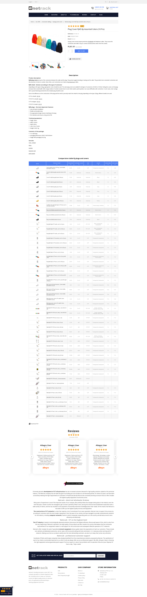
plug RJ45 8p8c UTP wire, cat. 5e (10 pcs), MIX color (56, 257)
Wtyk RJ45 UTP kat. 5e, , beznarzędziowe (55, 383)
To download (74, 14)
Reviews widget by (4, 593)
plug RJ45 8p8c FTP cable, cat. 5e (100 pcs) (56, 228)
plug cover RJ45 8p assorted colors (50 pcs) (56, 214)
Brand (69, 39)
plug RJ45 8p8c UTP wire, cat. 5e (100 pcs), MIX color (56, 266)
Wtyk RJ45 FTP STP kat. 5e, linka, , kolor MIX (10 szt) (56, 308)
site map (80, 585)
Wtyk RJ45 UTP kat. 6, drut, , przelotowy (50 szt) (57, 411)
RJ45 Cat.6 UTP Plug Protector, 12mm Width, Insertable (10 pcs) (56, 285)
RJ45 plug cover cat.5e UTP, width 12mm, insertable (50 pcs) (55, 304)
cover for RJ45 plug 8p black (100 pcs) (55, 177)
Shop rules (80, 580)
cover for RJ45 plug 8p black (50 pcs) (54, 182)
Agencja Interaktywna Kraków (85, 594)
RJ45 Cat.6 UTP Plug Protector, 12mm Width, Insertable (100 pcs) (56, 290)
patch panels (32, 153)
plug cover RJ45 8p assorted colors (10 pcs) (56, 210)
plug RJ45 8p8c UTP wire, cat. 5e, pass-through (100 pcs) (56, 280)
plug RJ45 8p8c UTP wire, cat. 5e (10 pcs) (55, 252)
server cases (61, 531)
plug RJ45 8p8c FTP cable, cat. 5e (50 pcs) (55, 233)
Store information (107, 567)
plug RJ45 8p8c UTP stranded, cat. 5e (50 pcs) (56, 247)
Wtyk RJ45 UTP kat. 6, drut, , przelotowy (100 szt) (56, 407)
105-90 (38, 96)
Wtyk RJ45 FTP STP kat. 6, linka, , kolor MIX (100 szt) (56, 336)
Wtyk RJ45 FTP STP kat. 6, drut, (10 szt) (55, 322)
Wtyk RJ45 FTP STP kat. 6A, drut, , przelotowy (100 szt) (56, 369)
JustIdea (75, 594)
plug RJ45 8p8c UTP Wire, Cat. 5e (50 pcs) (55, 270)
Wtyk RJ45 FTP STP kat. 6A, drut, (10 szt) (55, 345)
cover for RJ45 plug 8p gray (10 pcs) (54, 186)
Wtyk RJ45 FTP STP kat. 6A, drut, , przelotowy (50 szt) (56, 374)
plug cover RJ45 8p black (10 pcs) (54, 219)
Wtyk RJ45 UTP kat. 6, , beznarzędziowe (55, 416)
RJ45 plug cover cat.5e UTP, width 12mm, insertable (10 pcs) (55, 299)
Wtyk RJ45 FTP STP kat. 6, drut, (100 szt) (55, 327)
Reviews (84, 14)
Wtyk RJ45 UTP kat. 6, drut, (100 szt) (54, 392)
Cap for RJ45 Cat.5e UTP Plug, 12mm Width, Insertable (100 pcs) (56, 168)
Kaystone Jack (32, 151)
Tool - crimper (32, 142)
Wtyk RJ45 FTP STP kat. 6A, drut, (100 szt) (55, 350)
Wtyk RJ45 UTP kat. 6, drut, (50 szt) (54, 397)
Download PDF (74, 59)
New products (61, 573)
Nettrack (43, 493)
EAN (69, 36)
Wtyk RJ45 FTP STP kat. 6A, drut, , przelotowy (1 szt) (57, 360)
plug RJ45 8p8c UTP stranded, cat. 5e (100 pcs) (56, 242)
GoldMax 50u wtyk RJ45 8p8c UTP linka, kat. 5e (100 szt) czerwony (56, 205)
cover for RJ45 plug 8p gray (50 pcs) (54, 196)
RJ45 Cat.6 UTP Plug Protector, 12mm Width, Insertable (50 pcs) (56, 294)
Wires (30, 145)
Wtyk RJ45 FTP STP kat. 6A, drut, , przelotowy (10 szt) (56, 365)
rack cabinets (38, 531)
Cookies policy (81, 575)
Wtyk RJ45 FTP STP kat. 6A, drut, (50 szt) (55, 355)
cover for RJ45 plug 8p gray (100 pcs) (55, 191)
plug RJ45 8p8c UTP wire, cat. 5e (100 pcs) (55, 261)
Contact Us (80, 582)
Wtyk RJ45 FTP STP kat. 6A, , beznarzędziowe (56, 378)
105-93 (40, 104)
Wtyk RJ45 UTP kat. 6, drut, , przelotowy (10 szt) (57, 402)
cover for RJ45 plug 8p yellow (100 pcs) (55, 200)
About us (64, 14)
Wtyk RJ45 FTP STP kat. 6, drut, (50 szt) (55, 331)
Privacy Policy (81, 578)
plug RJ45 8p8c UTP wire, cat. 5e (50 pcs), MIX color (56, 276)
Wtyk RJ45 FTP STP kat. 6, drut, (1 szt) (54, 317)
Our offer (54, 14)
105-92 (38, 101)
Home (46, 14)
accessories (54, 531)
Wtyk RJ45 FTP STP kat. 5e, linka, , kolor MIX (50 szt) (56, 313)
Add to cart (81, 51)
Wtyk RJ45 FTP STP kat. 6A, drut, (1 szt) (55, 341)
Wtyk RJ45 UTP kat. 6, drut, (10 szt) (54, 387)
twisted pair (72, 82)
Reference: (71, 33)
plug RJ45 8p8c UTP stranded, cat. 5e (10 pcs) (56, 238)
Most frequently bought (64, 575)
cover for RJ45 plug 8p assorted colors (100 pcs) (56, 173)
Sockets (31, 148)
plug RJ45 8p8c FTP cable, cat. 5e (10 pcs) (55, 224)
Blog (101, 14)
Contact (93, 14)
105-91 (40, 99)
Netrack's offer (37, 529)
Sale (59, 570)
